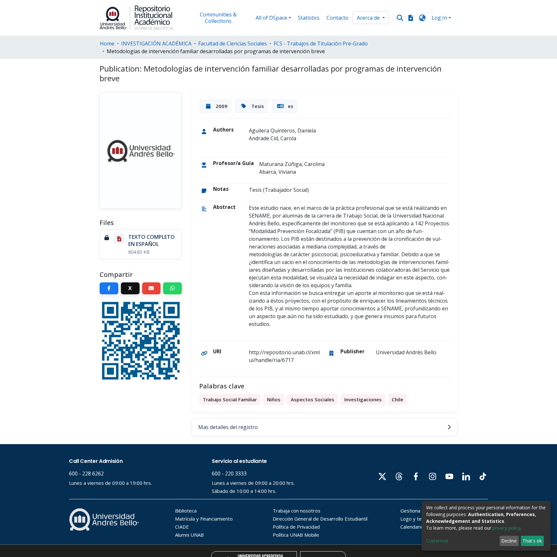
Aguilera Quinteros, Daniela (282, 130)
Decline (509, 541)
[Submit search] (400, 18)
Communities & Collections (218, 17)
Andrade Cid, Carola (272, 138)
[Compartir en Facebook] (109, 288)
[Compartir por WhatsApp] (172, 288)
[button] (422, 18)
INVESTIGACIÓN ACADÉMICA (156, 43)
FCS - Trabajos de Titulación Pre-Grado (321, 43)
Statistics (308, 17)
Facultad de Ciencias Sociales (232, 43)
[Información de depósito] (411, 18)
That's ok (532, 541)
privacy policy (506, 528)
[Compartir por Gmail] (151, 288)
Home (107, 43)
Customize (437, 541)
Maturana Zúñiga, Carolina (292, 164)
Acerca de (369, 17)
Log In (439, 17)
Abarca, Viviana (277, 171)
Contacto (337, 17)
